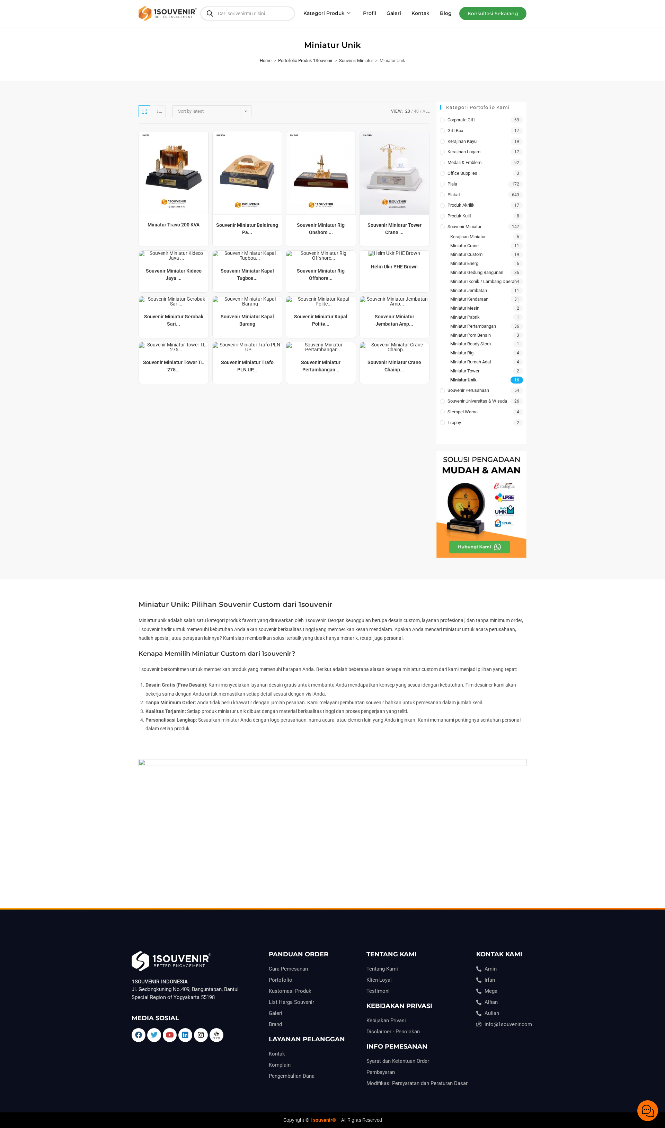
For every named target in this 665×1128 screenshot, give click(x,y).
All (426, 111)
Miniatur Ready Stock (471, 343)
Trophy (454, 422)
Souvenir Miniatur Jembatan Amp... (394, 320)
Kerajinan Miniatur (468, 236)
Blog (446, 13)
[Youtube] (170, 1035)
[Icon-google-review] (216, 1035)
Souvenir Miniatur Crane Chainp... (394, 366)
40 (416, 111)
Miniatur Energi (464, 263)
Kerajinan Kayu (462, 141)
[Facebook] (138, 1035)
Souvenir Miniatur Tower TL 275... (173, 366)
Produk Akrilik (461, 205)
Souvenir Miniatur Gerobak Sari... (173, 320)
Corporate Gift (461, 119)
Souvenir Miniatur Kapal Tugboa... (247, 274)
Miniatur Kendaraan (469, 299)
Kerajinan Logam (463, 151)
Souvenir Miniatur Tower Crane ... (394, 228)
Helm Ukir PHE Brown (394, 266)
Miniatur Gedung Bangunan (476, 272)
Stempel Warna (462, 411)
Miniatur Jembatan (468, 290)
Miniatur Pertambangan (473, 326)
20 (407, 111)
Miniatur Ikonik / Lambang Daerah (483, 281)
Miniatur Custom (466, 254)
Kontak (420, 13)
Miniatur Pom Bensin (470, 335)
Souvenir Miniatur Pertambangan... (320, 366)
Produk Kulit (459, 215)
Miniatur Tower (464, 370)
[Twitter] (154, 1035)
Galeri (394, 13)
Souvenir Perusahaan (468, 390)
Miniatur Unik (463, 379)
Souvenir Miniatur (356, 60)
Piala (452, 184)
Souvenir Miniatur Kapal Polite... (320, 320)
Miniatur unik (153, 620)
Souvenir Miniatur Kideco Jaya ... (174, 274)
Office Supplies (462, 173)
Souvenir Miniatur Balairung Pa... (247, 228)
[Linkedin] (185, 1035)
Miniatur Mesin (464, 308)
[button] (492, 13)
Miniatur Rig (461, 352)
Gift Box (455, 130)
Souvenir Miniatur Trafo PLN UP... (247, 366)
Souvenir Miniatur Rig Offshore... (321, 274)
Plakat (453, 194)
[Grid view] (144, 111)
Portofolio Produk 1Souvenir (305, 60)
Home (266, 60)
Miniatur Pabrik (465, 317)
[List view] (160, 111)
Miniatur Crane (464, 245)
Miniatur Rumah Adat (470, 361)
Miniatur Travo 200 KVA (174, 224)
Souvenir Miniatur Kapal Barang (247, 320)
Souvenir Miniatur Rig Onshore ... (321, 228)
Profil (369, 13)
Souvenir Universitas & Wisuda (477, 401)
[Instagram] (201, 1035)
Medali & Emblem (464, 162)
